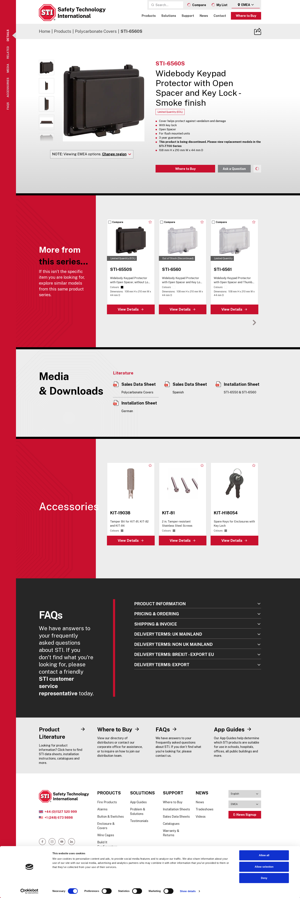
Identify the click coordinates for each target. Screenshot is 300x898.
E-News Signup (244, 814)
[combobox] (246, 4)
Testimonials (139, 821)
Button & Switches (110, 816)
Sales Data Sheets (176, 816)
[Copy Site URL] (257, 31)
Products (149, 16)
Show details (188, 891)
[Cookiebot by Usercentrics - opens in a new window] (29, 891)
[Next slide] (254, 322)
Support (188, 16)
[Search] (152, 5)
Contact (220, 16)
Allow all (264, 855)
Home (44, 31)
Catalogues (171, 823)
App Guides (138, 802)
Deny (264, 877)
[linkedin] (71, 841)
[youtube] (61, 841)
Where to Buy (246, 16)
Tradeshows (204, 809)
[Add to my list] (150, 222)
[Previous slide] (244, 322)
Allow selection (264, 866)
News (204, 16)
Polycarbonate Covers (96, 31)
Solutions (168, 16)
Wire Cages (105, 835)
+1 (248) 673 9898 (58, 817)
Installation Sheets (176, 809)
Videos (201, 816)
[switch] (107, 891)
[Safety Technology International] (72, 12)
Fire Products (107, 802)
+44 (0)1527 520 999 (60, 811)
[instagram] (52, 841)
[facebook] (42, 841)
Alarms (102, 809)
